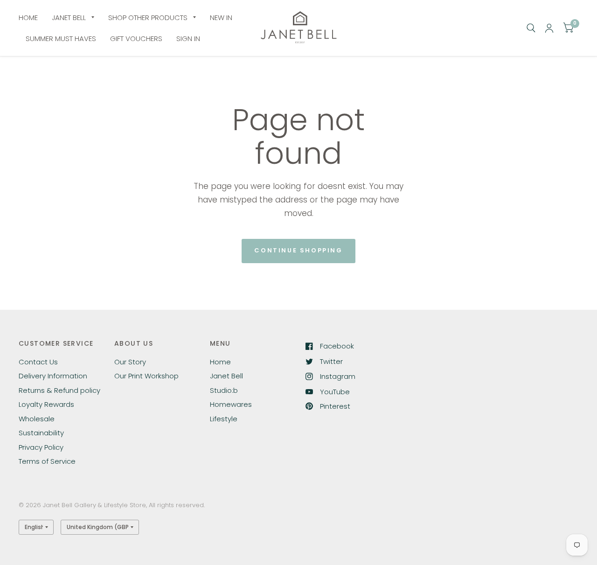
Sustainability (41, 433)
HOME (28, 17)
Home (220, 362)
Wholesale (37, 419)
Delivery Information (53, 376)
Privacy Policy (41, 447)
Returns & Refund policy (59, 390)
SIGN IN (188, 38)
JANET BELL (69, 17)
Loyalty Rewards (46, 404)
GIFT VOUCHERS (136, 38)
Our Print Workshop (146, 376)
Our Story (130, 362)
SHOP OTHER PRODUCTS (147, 17)
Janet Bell (226, 376)
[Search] (531, 28)
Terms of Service (47, 461)
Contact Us (38, 362)
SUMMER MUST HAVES (61, 38)
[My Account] (549, 28)
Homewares (231, 404)
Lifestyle (223, 419)
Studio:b (224, 390)
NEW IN (221, 17)
